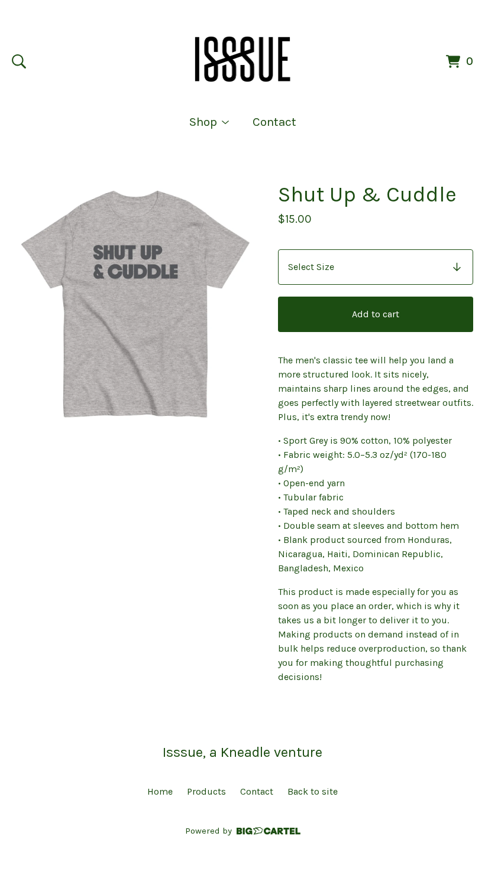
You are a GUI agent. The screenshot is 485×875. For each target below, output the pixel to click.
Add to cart (375, 314)
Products (206, 791)
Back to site (312, 791)
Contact (274, 122)
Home (160, 791)
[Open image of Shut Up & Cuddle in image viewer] (135, 304)
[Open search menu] (19, 61)
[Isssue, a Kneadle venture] (242, 59)
